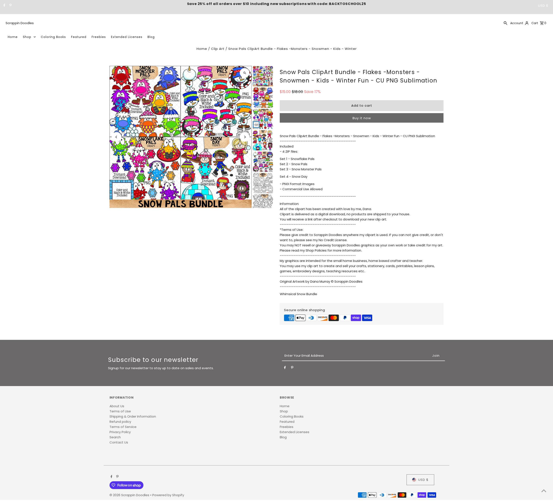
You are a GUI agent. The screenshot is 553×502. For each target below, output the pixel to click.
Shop (27, 37)
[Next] (244, 137)
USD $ (543, 5)
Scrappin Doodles (20, 23)
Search (115, 437)
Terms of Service (123, 426)
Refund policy (120, 421)
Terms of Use (120, 411)
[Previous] (116, 137)
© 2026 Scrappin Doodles (130, 495)
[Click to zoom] (244, 73)
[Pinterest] (10, 5)
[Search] (505, 22)
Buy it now (362, 118)
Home (13, 37)
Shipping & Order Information (133, 416)
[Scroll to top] (544, 491)
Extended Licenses (126, 37)
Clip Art (217, 48)
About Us (117, 406)
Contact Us (119, 442)
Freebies (99, 37)
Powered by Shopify (168, 495)
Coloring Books (53, 37)
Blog (151, 37)
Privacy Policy (120, 432)
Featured (78, 37)
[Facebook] (3, 5)
